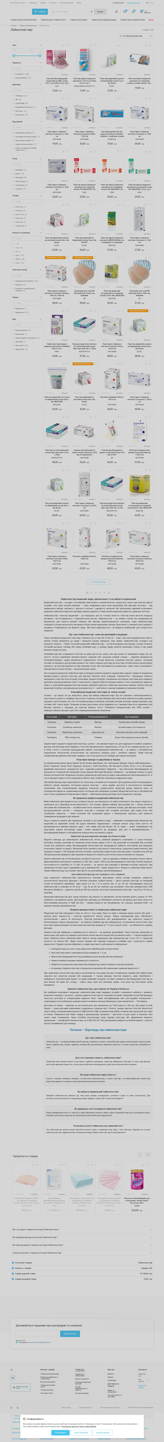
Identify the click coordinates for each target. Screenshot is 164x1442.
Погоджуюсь (60, 1433)
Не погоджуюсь (81, 1433)
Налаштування (102, 1433)
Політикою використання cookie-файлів (79, 1426)
